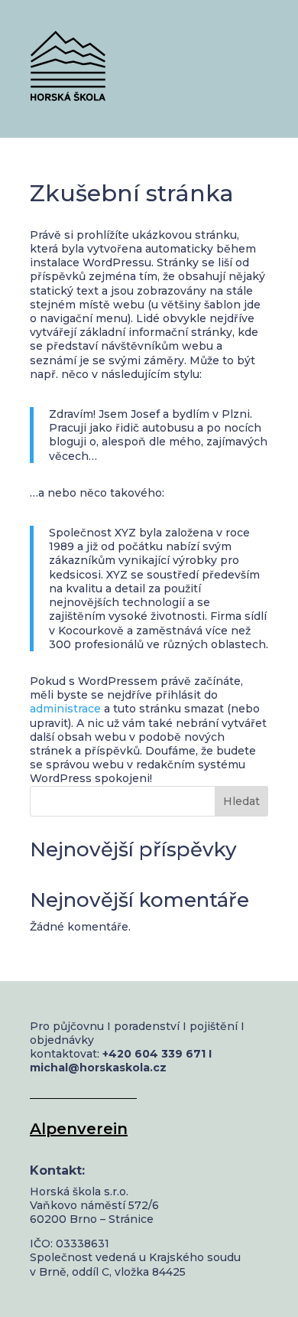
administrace (65, 709)
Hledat (241, 801)
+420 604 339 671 (154, 1054)
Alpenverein (79, 1129)
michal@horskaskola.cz (98, 1067)
